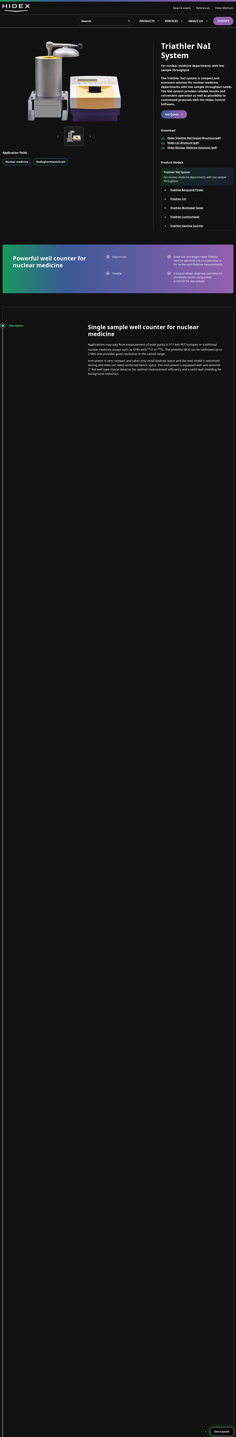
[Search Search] (129, 21)
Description (16, 325)
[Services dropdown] (182, 21)
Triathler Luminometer (185, 217)
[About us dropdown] (207, 21)
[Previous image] (58, 136)
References (203, 8)
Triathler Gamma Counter (186, 226)
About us (195, 21)
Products (147, 21)
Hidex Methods (224, 8)
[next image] (90, 136)
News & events (182, 8)
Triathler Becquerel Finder (186, 190)
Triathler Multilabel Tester (186, 208)
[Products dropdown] (158, 21)
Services (171, 21)
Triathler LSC (178, 199)
